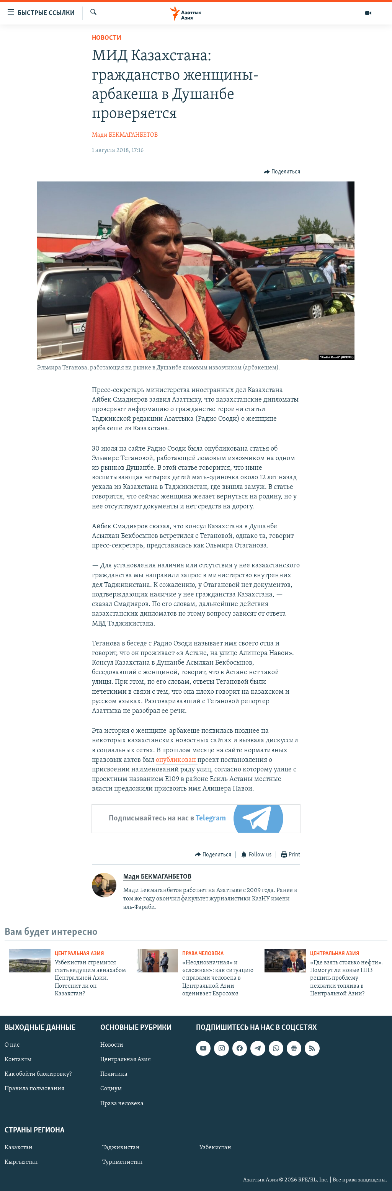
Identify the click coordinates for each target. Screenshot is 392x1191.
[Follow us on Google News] (294, 1048)
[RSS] (312, 1048)
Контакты (18, 1060)
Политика (113, 1074)
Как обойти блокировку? (38, 1074)
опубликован (177, 760)
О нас (12, 1045)
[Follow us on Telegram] (257, 1048)
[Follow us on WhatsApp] (276, 1048)
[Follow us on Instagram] (221, 1048)
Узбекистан (215, 1147)
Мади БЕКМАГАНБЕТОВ (125, 135)
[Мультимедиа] (368, 13)
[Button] (282, 172)
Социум (111, 1089)
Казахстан (19, 1147)
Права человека (203, 954)
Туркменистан (122, 1162)
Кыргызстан (21, 1162)
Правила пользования (34, 1089)
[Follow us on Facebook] (239, 1048)
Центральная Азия (79, 954)
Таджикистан (121, 1147)
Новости (106, 38)
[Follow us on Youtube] (203, 1048)
